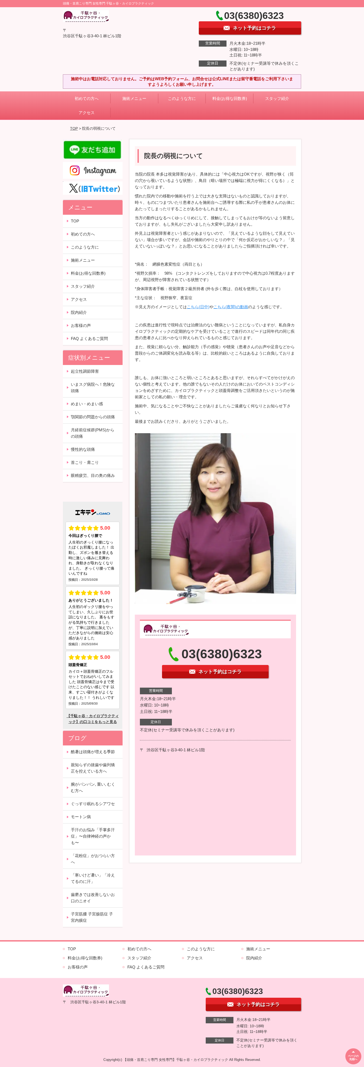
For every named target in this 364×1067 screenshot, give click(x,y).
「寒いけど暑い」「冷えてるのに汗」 (93, 878)
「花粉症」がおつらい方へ (93, 858)
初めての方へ (87, 98)
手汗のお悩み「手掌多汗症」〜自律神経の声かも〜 (93, 836)
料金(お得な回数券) (229, 98)
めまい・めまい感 (87, 403)
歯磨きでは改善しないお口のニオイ (93, 897)
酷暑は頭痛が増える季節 (93, 751)
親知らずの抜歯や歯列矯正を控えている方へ (93, 767)
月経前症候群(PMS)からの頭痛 (92, 433)
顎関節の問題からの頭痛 (93, 417)
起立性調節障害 (85, 371)
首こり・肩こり (85, 462)
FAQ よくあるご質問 (89, 338)
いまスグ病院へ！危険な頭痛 (93, 387)
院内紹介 (79, 312)
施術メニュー (134, 98)
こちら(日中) (198, 307)
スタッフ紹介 (277, 98)
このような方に (182, 98)
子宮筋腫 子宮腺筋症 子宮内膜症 (92, 917)
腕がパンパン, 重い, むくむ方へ (93, 787)
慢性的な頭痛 (83, 449)
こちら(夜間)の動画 (230, 307)
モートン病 (81, 816)
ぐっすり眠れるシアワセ (93, 803)
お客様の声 (81, 325)
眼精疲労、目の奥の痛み (93, 475)
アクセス (87, 112)
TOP (74, 128)
